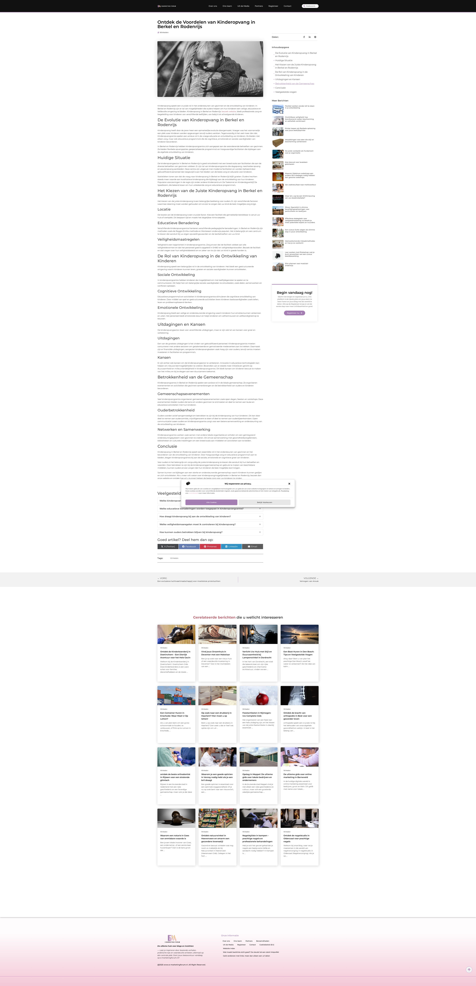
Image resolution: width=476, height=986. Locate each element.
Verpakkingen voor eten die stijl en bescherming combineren (299, 141)
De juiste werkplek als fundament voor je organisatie (299, 152)
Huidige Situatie (283, 60)
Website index (229, 948)
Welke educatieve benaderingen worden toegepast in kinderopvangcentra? (210, 508)
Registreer (273, 6)
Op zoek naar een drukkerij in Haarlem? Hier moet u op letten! (216, 716)
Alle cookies (211, 502)
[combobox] (310, 6)
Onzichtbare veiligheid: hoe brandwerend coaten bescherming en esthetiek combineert (299, 119)
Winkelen (164, 32)
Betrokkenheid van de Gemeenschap (294, 83)
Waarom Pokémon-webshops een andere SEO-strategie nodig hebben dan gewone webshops (300, 175)
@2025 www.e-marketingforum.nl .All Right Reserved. (181, 965)
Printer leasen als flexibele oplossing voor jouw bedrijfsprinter (300, 129)
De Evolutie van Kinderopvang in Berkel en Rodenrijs (296, 54)
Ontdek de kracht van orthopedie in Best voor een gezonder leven (297, 716)
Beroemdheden (262, 941)
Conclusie (280, 88)
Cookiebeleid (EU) (266, 945)
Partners (259, 6)
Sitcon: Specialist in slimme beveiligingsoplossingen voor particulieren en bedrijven (297, 209)
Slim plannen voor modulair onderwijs (296, 264)
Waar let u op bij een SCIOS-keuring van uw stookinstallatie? (300, 197)
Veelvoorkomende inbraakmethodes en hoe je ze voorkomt (300, 242)
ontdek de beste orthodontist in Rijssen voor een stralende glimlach (175, 777)
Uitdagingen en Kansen (287, 79)
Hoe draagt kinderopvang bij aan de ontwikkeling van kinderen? (210, 516)
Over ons (213, 6)
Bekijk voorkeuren (264, 502)
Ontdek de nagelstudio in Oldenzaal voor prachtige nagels (296, 838)
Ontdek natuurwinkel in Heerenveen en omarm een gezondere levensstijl (215, 838)
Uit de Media (243, 6)
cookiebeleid (193, 493)
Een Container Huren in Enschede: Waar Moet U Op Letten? (174, 716)
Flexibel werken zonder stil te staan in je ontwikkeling (299, 107)
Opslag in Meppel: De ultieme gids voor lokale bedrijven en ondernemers (257, 777)
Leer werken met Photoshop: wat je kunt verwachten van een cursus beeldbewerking (299, 254)
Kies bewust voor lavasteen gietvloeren (296, 163)
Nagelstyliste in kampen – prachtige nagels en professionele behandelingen (257, 838)
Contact (287, 6)
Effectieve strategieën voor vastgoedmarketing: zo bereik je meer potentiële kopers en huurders (300, 220)
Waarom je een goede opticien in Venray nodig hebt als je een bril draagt (217, 777)
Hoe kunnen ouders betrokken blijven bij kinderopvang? (210, 532)
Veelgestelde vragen (286, 92)
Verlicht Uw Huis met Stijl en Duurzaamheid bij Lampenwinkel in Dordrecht (257, 654)
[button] (289, 484)
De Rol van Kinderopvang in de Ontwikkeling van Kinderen (291, 73)
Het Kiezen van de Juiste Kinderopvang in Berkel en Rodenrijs (295, 66)
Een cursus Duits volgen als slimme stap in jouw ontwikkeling (300, 231)
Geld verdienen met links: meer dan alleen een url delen (246, 956)
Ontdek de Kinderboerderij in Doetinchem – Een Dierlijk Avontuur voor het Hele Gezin (175, 654)
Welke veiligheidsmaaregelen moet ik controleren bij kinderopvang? (210, 524)
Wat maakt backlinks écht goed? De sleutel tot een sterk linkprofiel (251, 952)
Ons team (227, 6)
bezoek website (229, 111)
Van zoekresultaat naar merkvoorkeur (300, 185)
